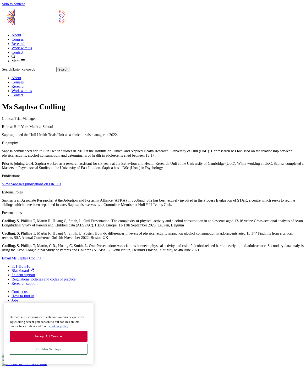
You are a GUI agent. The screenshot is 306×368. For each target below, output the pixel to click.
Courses (17, 39)
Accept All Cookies (49, 336)
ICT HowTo (20, 266)
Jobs (14, 300)
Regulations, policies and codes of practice (43, 279)
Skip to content (13, 4)
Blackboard (20, 271)
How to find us (22, 296)
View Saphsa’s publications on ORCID (31, 184)
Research (18, 44)
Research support (24, 283)
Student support (23, 275)
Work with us (21, 48)
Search (7, 69)
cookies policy (58, 326)
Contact (17, 52)
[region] (48, 333)
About (16, 35)
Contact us (19, 292)
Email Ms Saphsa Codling (21, 258)
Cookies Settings (48, 349)
